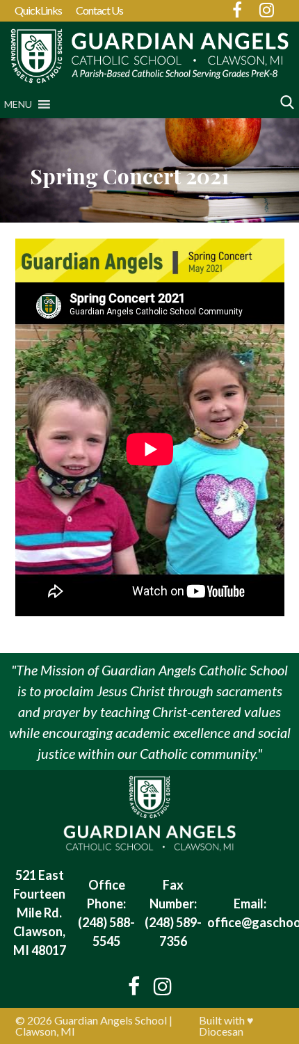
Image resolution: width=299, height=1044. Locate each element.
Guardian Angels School (110, 1020)
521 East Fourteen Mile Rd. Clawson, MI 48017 (39, 912)
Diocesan (221, 1031)
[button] (18, 104)
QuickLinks (38, 10)
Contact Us (99, 10)
